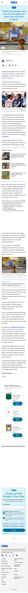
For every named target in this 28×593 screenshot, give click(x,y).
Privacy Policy (6, 526)
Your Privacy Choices (6, 566)
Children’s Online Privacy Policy (6, 569)
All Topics (4, 584)
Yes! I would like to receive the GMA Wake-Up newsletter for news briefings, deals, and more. (14, 519)
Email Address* (6, 504)
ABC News (4, 577)
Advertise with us (5, 572)
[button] (2, 2)
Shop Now (17, 403)
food (20, 239)
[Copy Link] (16, 65)
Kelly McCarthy (9, 60)
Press (15, 568)
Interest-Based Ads (18, 562)
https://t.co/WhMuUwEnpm (9, 209)
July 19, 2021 (21, 210)
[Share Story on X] (6, 65)
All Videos (4, 582)
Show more (23, 110)
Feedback (16, 571)
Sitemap (16, 574)
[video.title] (14, 36)
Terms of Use (4, 561)
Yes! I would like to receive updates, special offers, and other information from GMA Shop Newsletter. (14, 514)
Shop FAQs (4, 574)
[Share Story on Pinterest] (9, 65)
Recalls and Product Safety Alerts (18, 577)
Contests (3, 558)
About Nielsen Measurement (17, 565)
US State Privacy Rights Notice (18, 526)
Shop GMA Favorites (12, 386)
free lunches (5, 76)
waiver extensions (18, 186)
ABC (3, 579)
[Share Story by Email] (12, 65)
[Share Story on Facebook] (3, 65)
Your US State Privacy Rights (19, 559)
